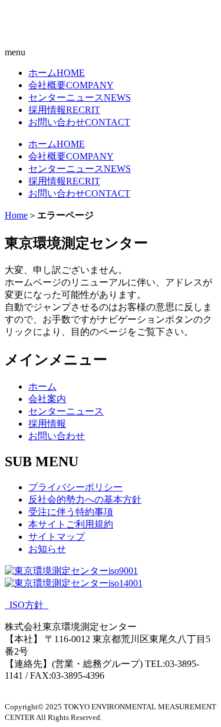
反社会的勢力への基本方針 (84, 499)
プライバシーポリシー (75, 487)
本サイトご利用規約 (70, 524)
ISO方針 (26, 605)
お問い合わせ (79, 122)
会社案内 (47, 399)
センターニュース (79, 97)
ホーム (56, 73)
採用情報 (64, 110)
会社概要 (71, 85)
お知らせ (47, 549)
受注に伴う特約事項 (70, 512)
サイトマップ (56, 537)
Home (16, 215)
